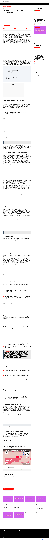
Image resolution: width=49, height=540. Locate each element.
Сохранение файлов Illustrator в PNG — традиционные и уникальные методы (7, 520)
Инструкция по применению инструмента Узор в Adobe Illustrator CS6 (29, 520)
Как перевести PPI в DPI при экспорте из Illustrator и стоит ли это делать (40, 504)
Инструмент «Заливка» (10, 71)
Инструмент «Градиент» (11, 73)
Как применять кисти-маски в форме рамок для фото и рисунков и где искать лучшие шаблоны (40, 20)
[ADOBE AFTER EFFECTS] (40, 70)
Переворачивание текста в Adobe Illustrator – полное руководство (19, 503)
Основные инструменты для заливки (12, 70)
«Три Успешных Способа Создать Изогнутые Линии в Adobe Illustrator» (40, 520)
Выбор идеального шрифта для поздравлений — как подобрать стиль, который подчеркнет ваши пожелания (39, 36)
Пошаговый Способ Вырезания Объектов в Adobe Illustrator (7, 503)
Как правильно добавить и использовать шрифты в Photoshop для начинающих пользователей (39, 57)
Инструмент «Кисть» (10, 72)
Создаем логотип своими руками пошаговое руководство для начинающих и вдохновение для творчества (19, 521)
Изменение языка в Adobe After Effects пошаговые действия (39, 72)
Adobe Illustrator (8, 6)
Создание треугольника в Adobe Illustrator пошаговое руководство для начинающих (29, 504)
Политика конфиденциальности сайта (20, 530)
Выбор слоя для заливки (11, 76)
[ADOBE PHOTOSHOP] (40, 33)
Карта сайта (6, 530)
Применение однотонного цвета (12, 77)
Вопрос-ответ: (8, 78)
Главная (4, 6)
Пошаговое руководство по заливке (10, 91)
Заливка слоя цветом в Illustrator (9, 86)
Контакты (10, 530)
